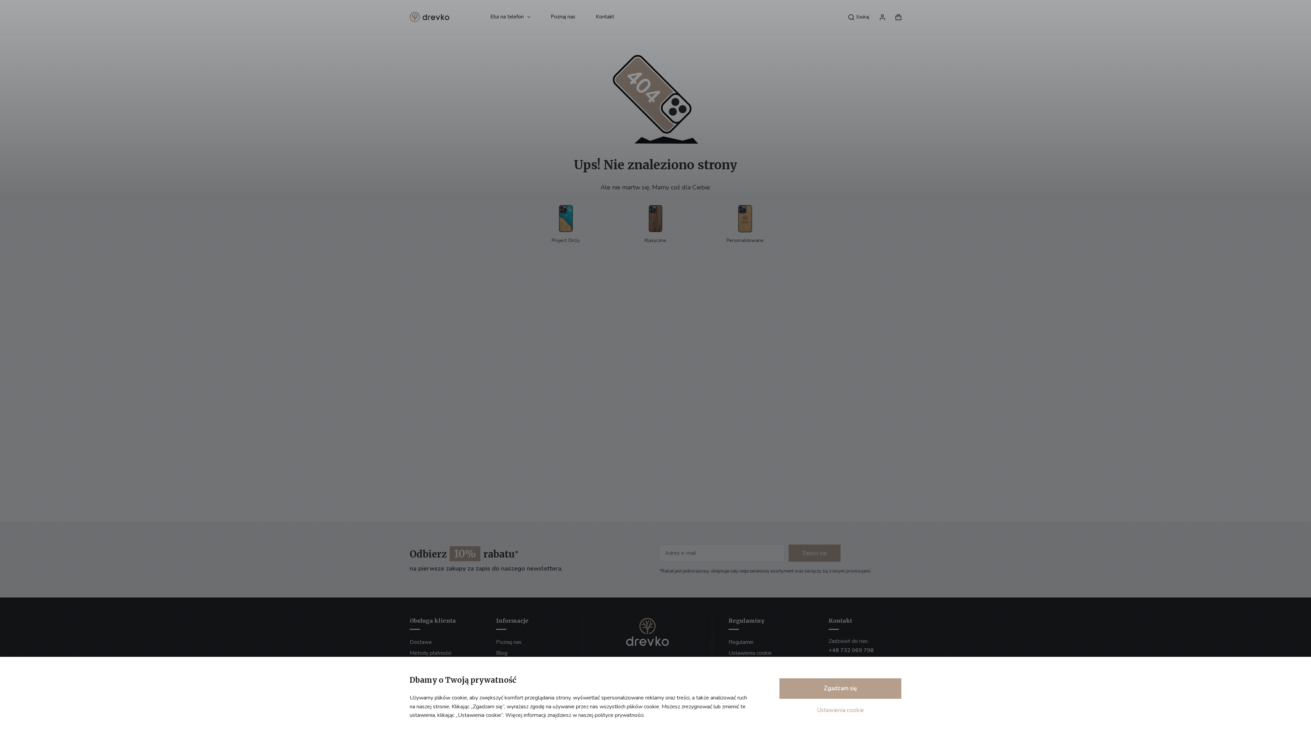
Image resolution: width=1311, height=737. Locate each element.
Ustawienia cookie (840, 710)
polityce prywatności (619, 715)
